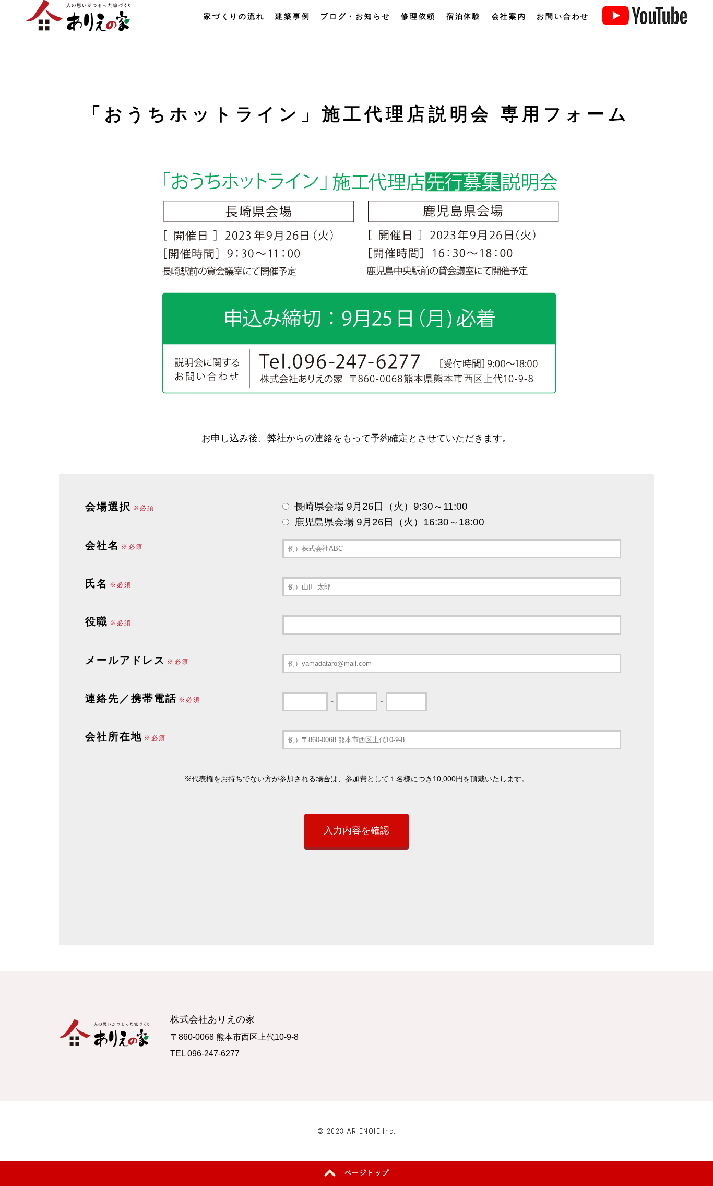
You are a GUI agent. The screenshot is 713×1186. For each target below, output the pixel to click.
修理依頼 (418, 16)
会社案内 (509, 16)
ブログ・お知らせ (355, 16)
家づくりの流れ (234, 16)
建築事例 (292, 16)
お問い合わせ (563, 16)
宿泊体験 (463, 16)
